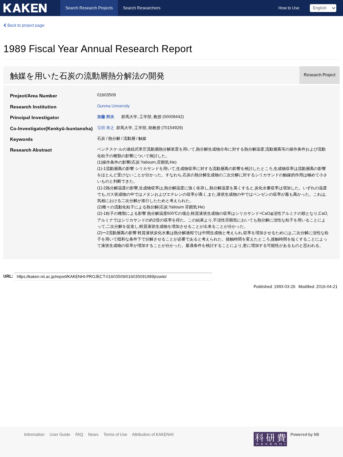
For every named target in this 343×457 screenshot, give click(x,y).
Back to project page (25, 25)
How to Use (288, 8)
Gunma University (113, 106)
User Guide (60, 434)
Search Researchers (141, 8)
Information (34, 434)
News (93, 434)
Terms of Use (115, 434)
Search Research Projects (89, 8)
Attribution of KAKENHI (153, 434)
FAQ (79, 434)
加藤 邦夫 (105, 116)
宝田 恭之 (105, 127)
